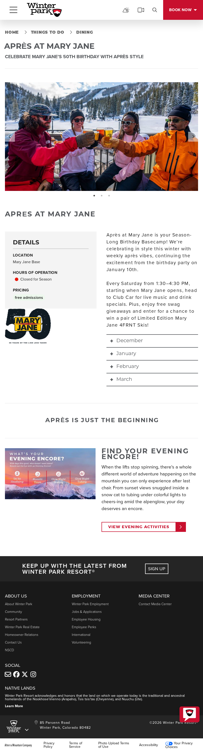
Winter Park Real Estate (22, 627)
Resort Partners (16, 619)
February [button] (127, 366)
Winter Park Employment (90, 604)
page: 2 (102, 195)
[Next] (193, 137)
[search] (154, 9)
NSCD (9, 650)
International (81, 634)
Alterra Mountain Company (18, 745)
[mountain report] (126, 9)
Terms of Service (75, 745)
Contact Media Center (155, 604)
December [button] (129, 340)
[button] (189, 714)
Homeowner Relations (21, 634)
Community (13, 611)
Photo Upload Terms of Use (113, 745)
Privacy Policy (49, 745)
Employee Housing (86, 619)
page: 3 (109, 195)
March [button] (124, 379)
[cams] (140, 9)
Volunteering (81, 642)
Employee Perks (84, 627)
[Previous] (10, 137)
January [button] (126, 353)
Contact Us (13, 642)
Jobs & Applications (87, 611)
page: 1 (95, 195)
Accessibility (148, 745)
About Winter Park (18, 604)
